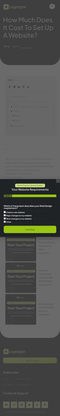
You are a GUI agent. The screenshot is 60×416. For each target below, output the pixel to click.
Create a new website (15, 212)
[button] (58, 181)
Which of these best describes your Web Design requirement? (28, 207)
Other (8, 222)
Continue (30, 229)
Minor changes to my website (19, 219)
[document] (30, 208)
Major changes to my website (19, 215)
